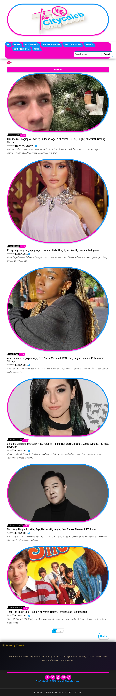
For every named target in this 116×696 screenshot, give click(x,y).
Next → (104, 636)
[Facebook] (47, 677)
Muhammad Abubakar (25, 146)
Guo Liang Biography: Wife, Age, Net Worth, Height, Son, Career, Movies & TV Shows (51, 529)
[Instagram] (63, 677)
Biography (30, 44)
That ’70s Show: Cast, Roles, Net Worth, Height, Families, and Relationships (47, 612)
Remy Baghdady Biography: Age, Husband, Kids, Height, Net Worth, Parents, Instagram (53, 250)
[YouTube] (58, 677)
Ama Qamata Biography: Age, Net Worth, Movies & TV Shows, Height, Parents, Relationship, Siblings (56, 359)
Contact (78, 692)
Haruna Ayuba (21, 254)
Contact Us (21, 49)
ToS (69, 692)
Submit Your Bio (51, 44)
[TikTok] (68, 677)
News (88, 44)
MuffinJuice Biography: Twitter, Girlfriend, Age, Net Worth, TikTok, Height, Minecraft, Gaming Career (56, 140)
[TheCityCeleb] (8, 44)
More (36, 49)
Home (17, 44)
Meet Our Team (73, 44)
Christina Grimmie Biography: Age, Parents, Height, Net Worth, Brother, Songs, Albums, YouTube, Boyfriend (58, 445)
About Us (38, 692)
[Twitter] (52, 677)
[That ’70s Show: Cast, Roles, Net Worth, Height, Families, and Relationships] (58, 575)
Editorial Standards (54, 692)
